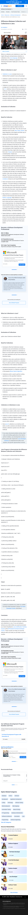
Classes (10, 152)
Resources (7, 15)
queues (22, 130)
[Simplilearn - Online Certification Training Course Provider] (7, 6)
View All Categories (6, 822)
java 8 (7, 424)
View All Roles (14, 892)
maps (18, 130)
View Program (22, 264)
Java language (13, 58)
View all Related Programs (14, 302)
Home (2, 15)
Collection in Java (7, 74)
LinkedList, (5, 179)
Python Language (7, 197)
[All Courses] (1, 6)
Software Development (15, 15)
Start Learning (23, 757)
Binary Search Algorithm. (16, 371)
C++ (5, 89)
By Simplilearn (4, 27)
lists (16, 130)
